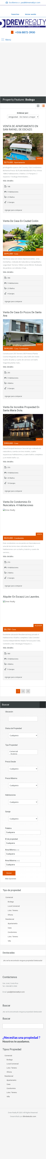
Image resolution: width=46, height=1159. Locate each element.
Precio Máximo (11, 778)
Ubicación (9, 712)
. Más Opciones (10, 879)
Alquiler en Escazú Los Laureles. (21, 596)
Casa (10, 928)
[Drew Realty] (23, 23)
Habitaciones (10, 795)
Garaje (7, 812)
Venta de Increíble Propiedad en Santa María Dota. (21, 409)
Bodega (11, 902)
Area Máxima (12, 861)
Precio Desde (10, 762)
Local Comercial (14, 906)
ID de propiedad (11, 839)
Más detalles (8, 180)
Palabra (8, 828)
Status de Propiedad (13, 728)
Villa (9, 941)
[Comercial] (23, 751)
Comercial (9, 897)
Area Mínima (12, 850)
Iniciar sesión (30, 14)
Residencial (9, 919)
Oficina (10, 915)
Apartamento (13, 923)
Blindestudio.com (29, 1116)
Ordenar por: (22, 113)
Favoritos (15, 14)
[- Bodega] (23, 754)
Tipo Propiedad (11, 745)
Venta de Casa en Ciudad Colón (20, 221)
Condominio (12, 932)
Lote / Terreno (13, 910)
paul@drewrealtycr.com (30, 2)
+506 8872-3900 (25, 32)
